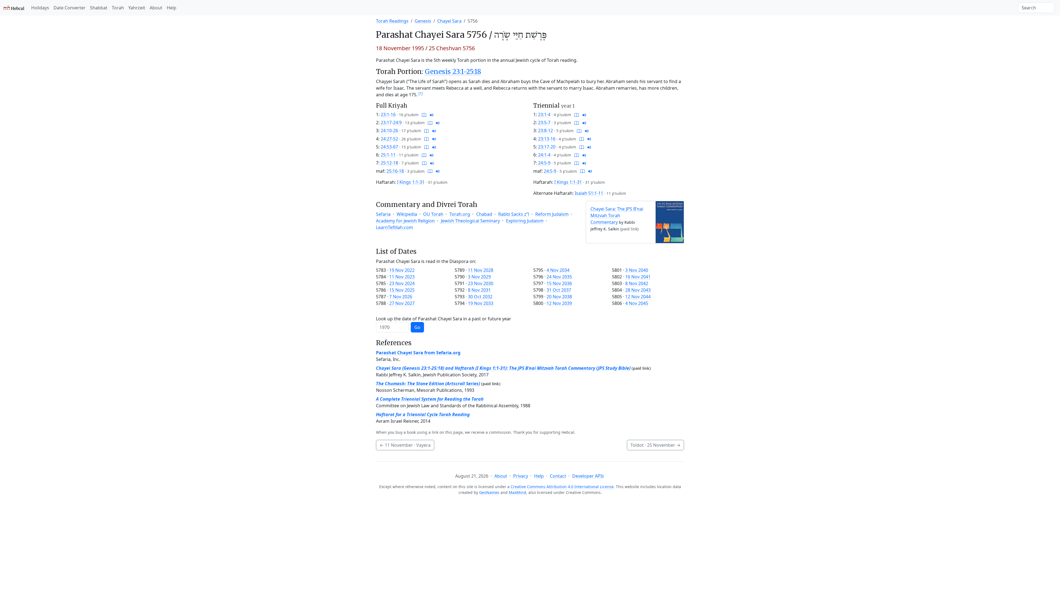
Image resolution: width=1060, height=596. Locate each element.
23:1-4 (544, 114)
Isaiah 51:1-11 (589, 193)
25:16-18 (395, 171)
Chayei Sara (449, 21)
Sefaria (383, 214)
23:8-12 (545, 130)
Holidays (40, 8)
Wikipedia (407, 214)
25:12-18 (389, 163)
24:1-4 (544, 155)
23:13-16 (546, 139)
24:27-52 (389, 139)
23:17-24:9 (391, 122)
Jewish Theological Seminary (470, 221)
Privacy (520, 476)
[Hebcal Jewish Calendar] (14, 7)
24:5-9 (544, 163)
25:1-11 (388, 155)
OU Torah (433, 214)
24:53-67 (389, 147)
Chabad (484, 214)
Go (417, 327)
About (156, 8)
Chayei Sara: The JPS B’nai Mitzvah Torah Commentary (616, 215)
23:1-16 (388, 114)
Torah (118, 8)
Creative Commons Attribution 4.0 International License (562, 486)
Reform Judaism (552, 214)
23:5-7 (544, 122)
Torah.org (459, 214)
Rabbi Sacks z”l (513, 214)
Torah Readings (392, 21)
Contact (558, 476)
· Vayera (405, 445)
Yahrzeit (136, 8)
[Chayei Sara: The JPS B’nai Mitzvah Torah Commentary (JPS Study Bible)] (670, 222)
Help (171, 8)
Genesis (423, 21)
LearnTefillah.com (394, 227)
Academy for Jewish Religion (405, 221)
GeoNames (489, 492)
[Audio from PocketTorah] (432, 114)
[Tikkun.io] (424, 114)
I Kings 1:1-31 (411, 182)
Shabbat (98, 8)
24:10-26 (389, 130)
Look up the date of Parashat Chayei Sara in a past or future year (443, 319)
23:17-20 (546, 147)
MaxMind (517, 492)
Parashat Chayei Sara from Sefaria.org (418, 353)
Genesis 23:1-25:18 (453, 71)
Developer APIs (588, 476)
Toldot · (655, 445)
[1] (420, 93)
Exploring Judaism (525, 221)
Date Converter (70, 8)
